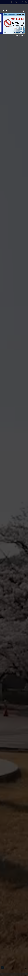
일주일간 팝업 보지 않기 (17, 35)
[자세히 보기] (14, 23)
